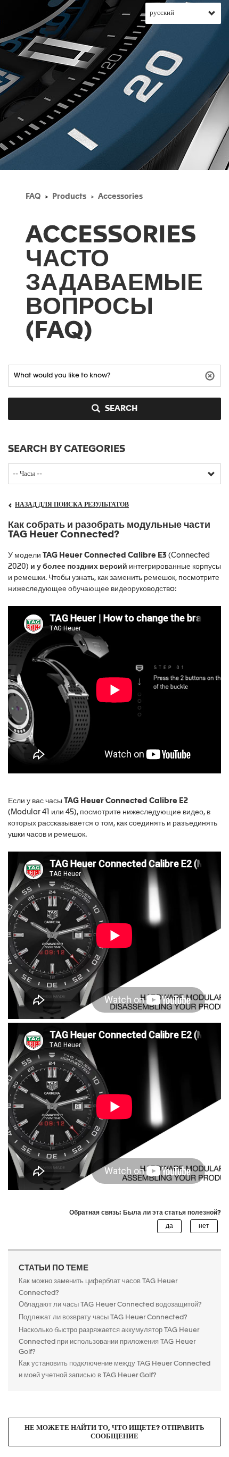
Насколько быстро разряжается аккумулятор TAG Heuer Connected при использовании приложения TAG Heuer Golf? (109, 1341)
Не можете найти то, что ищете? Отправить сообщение (114, 1432)
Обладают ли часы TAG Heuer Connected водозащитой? (110, 1304)
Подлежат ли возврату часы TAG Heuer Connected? (103, 1317)
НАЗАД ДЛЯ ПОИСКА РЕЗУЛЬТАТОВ (72, 505)
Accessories (120, 196)
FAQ (33, 196)
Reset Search (211, 375)
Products (69, 196)
